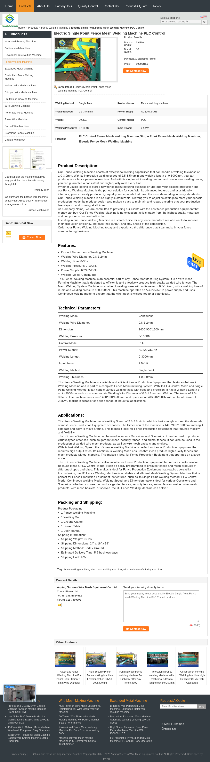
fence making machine (76, 569)
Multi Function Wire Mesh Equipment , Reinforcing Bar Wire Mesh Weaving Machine (80, 708)
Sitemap (178, 723)
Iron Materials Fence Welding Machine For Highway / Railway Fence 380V (131, 677)
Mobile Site (170, 728)
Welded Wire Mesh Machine (20, 85)
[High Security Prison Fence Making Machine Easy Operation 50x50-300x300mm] (100, 659)
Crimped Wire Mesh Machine (21, 92)
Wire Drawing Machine (17, 105)
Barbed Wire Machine (17, 126)
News (157, 6)
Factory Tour (63, 6)
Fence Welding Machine (54, 27)
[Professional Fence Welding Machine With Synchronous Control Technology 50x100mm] (161, 659)
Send (201, 706)
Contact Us (111, 6)
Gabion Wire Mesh (15, 139)
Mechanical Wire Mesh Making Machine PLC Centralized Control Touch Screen (77, 741)
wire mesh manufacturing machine (142, 569)
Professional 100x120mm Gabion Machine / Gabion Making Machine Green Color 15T (27, 708)
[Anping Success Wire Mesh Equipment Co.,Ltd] (10, 20)
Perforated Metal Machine (19, 112)
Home (9, 6)
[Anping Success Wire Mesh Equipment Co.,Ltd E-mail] (59, 605)
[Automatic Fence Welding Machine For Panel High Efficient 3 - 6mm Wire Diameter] (69, 659)
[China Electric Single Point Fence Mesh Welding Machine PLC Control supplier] (85, 61)
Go (204, 22)
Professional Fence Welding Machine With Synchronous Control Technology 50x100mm (161, 677)
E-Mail (165, 723)
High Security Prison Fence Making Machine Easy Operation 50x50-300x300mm (100, 677)
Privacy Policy (18, 754)
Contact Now (138, 70)
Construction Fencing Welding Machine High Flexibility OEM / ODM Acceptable (192, 677)
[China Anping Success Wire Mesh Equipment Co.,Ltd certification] (16, 159)
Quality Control (88, 6)
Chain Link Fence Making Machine (19, 77)
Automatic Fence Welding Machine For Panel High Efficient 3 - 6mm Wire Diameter (69, 677)
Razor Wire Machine (16, 119)
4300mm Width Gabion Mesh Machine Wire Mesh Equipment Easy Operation (29, 729)
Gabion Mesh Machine (17, 48)
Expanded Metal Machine (19, 68)
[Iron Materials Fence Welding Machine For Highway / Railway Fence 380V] (130, 659)
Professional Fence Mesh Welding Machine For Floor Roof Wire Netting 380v (79, 730)
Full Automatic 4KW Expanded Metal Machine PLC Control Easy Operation (131, 739)
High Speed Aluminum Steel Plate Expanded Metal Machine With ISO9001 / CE (129, 730)
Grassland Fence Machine (19, 133)
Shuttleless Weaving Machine (21, 99)
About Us (43, 6)
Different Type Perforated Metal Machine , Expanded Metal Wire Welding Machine (128, 708)
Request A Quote (135, 6)
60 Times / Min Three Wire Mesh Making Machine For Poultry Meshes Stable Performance (79, 719)
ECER (106, 759)
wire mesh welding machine (106, 569)
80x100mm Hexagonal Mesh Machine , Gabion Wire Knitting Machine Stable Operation (29, 737)
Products (25, 6)
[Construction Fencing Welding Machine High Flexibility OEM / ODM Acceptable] (192, 659)
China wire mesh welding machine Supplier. (58, 754)
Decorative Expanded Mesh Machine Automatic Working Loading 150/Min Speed (130, 719)
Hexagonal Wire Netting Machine (23, 55)
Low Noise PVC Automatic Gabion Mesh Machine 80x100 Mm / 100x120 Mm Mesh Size (28, 719)
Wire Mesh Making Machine (20, 41)
